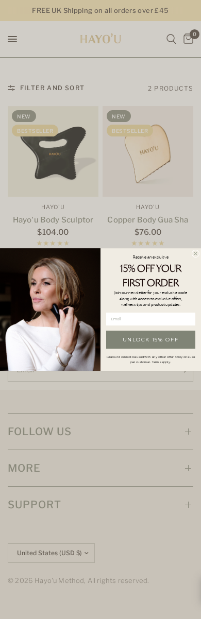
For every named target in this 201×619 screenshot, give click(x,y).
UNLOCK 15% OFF (151, 339)
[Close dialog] (195, 253)
